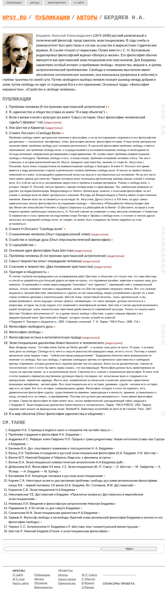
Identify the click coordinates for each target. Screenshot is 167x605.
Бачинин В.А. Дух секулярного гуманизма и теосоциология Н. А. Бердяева (61, 448)
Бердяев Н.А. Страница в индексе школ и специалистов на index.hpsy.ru (59, 430)
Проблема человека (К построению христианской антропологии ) (58, 106)
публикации (14, 2)
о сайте (79, 2)
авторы (35, 2)
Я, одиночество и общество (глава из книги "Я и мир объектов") (57, 112)
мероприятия (57, 2)
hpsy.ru (14, 17)
